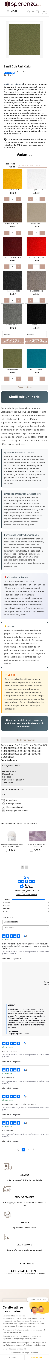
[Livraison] (8, 1189)
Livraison (24, 1175)
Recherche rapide (10, 165)
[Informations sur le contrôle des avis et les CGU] (39, 890)
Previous (22, 867)
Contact (24, 1222)
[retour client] (8, 1236)
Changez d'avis (24, 1245)
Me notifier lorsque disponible (12, 341)
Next (26, 867)
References (7, 745)
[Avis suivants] (33, 1149)
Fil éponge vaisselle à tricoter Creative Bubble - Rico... (12, 845)
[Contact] (8, 1166)
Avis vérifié (9, 940)
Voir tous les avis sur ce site (26, 895)
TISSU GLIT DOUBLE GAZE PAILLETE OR (37, 845)
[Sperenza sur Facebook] (23, 1281)
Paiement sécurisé (24, 1197)
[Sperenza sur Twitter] (20, 1281)
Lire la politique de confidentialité (15, 1349)
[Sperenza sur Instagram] (26, 1281)
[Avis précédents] (18, 1149)
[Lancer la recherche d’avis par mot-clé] (48, 927)
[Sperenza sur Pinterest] (28, 1281)
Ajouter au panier (12, 856)
